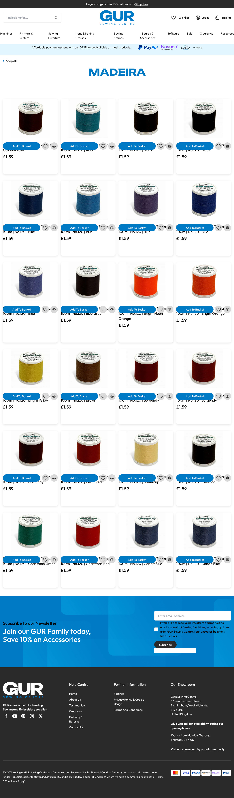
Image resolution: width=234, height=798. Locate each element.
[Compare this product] (54, 146)
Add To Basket (21, 146)
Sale (190, 33)
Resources (227, 33)
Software (173, 33)
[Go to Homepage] (23, 690)
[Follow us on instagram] (32, 716)
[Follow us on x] (40, 716)
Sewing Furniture (54, 36)
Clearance (206, 33)
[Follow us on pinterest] (23, 716)
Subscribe (165, 644)
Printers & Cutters (26, 36)
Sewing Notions (119, 36)
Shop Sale (141, 4)
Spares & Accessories (147, 36)
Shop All (11, 61)
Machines (6, 33)
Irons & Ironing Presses (85, 36)
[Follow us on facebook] (6, 716)
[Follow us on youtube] (15, 716)
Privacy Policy (187, 636)
